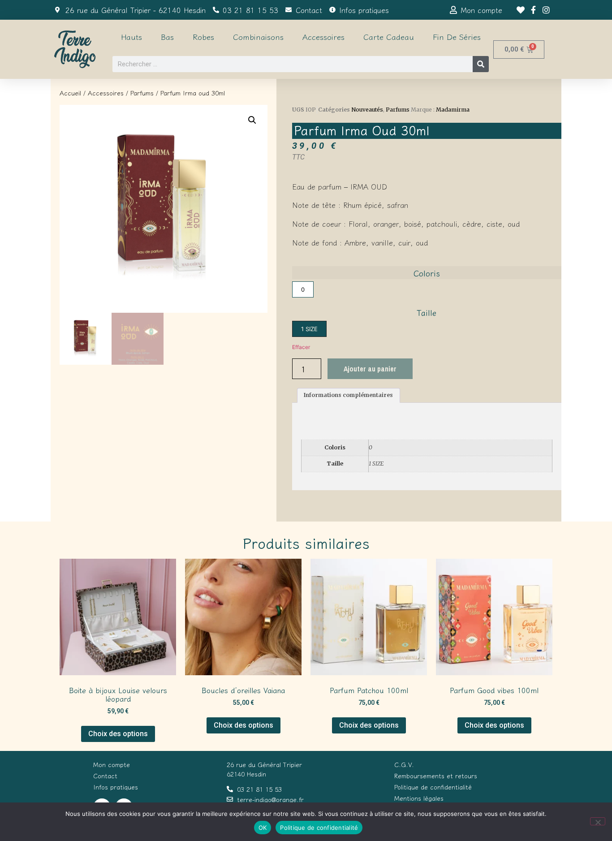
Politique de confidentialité (319, 827)
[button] (252, 120)
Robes (203, 36)
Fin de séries (457, 36)
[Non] (597, 821)
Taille (426, 312)
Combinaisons (258, 36)
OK (263, 827)
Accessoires (323, 36)
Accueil (70, 92)
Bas (167, 36)
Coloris (427, 273)
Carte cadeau (388, 36)
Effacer (301, 347)
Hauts (131, 36)
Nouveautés (367, 109)
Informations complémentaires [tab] (348, 395)
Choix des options (118, 733)
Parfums (142, 92)
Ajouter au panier (370, 369)
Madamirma (453, 109)
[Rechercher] (481, 64)
